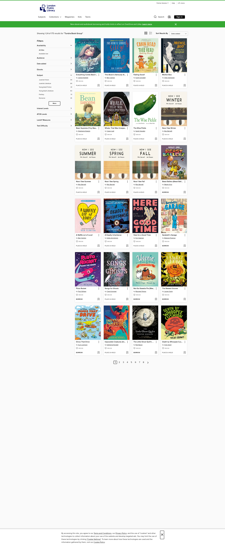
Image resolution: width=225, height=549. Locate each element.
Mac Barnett (168, 131)
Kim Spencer (139, 238)
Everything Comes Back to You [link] (87, 75)
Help (173, 3)
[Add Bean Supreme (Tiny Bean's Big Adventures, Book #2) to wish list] (98, 139)
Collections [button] (54, 17)
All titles (41, 50)
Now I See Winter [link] (169, 128)
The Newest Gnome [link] (170, 288)
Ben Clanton (111, 78)
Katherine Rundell (112, 345)
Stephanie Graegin (84, 131)
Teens (87, 17)
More (54, 103)
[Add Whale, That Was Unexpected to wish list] (127, 139)
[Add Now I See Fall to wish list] (155, 192)
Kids (80, 17)
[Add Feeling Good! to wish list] (155, 85)
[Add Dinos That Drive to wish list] (98, 352)
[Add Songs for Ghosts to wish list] (127, 299)
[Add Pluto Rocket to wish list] (98, 299)
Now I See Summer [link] (83, 182)
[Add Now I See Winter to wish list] (184, 139)
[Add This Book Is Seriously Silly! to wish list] (127, 85)
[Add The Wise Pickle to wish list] (155, 139)
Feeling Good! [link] (139, 75)
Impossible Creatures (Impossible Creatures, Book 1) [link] (115, 342)
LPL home (181, 3)
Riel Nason (138, 345)
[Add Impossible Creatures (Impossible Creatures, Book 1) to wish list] (127, 352)
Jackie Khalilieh (83, 78)
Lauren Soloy (168, 291)
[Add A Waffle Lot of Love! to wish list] (98, 245)
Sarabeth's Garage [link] (169, 235)
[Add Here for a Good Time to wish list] (155, 245)
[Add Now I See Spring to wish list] (127, 192)
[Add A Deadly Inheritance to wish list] (127, 245)
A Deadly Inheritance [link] (113, 235)
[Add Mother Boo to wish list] (184, 85)
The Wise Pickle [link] (139, 128)
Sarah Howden (140, 131)
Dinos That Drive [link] (83, 342)
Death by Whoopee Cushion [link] (173, 342)
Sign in (179, 17)
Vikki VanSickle (169, 78)
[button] (163, 3)
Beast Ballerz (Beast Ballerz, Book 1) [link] (173, 182)
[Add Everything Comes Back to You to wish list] (98, 85)
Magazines (69, 17)
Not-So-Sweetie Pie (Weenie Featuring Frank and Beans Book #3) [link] (144, 288)
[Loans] (169, 17)
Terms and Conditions (102, 533)
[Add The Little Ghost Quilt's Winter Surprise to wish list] (155, 352)
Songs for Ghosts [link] (112, 288)
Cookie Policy (99, 542)
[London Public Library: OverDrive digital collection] (47, 8)
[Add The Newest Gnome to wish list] (184, 299)
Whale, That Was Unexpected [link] (115, 128)
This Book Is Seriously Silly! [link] (115, 75)
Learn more (147, 24)
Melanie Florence (169, 238)
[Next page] (148, 362)
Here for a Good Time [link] (142, 235)
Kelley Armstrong (112, 238)
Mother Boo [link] (167, 75)
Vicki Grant (167, 345)
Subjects (42, 17)
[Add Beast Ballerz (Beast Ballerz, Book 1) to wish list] (184, 192)
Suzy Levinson (82, 345)
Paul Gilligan (82, 291)
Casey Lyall (110, 131)
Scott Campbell (140, 78)
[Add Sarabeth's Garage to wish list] (184, 245)
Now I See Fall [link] (139, 182)
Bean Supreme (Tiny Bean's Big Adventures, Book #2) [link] (87, 128)
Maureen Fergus (140, 291)
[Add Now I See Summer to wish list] (98, 192)
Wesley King (168, 184)
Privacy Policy (121, 533)
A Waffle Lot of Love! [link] (84, 235)
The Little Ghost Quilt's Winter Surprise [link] (144, 342)
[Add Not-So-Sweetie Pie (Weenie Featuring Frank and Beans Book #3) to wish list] (155, 299)
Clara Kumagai (111, 291)
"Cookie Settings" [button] (94, 539)
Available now (43, 54)
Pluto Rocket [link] (81, 288)
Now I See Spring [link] (111, 182)
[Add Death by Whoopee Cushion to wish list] (184, 352)
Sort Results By (162, 33)
